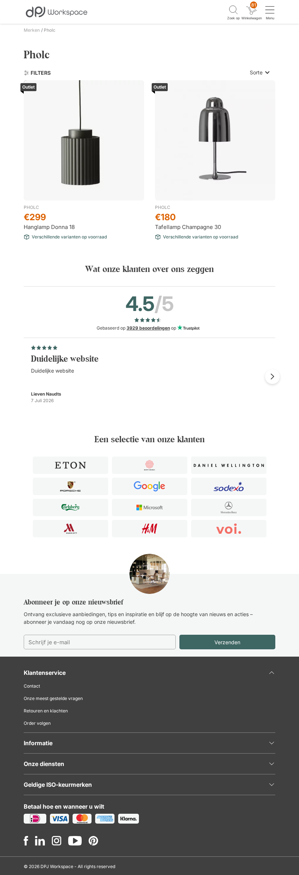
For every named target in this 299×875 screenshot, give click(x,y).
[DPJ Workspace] (56, 11)
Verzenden (227, 642)
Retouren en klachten (46, 710)
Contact (32, 686)
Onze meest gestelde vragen (53, 698)
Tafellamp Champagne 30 (188, 226)
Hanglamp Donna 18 (49, 226)
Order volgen (37, 723)
